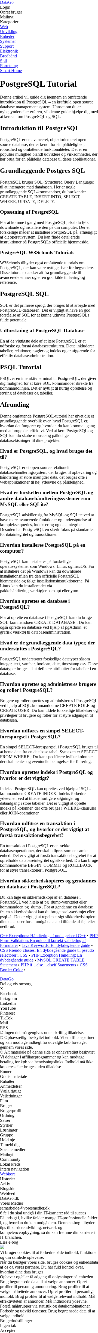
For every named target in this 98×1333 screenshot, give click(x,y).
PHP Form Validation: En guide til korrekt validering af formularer (49, 940)
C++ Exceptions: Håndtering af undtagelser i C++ (43, 935)
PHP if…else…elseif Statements (48, 965)
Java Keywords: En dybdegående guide (56, 945)
